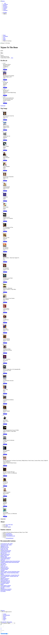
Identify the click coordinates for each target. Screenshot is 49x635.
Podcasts (5, 5)
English (9, 526)
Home (4, 35)
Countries (5, 7)
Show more (3, 519)
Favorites (5, 12)
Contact (4, 613)
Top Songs (5, 6)
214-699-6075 (9, 533)
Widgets (4, 618)
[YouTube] (3, 69)
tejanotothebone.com (11, 535)
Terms (4, 617)
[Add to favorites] (1, 631)
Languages (5, 10)
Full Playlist (3, 105)
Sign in (5, 13)
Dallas (4, 39)
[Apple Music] (5, 69)
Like (2, 53)
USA (5, 3)
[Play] (2, 630)
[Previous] (1, 630)
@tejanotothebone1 (9, 538)
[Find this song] (4, 68)
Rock (12, 524)
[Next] (3, 630)
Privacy (4, 616)
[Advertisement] (24, 24)
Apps (4, 619)
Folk (9, 524)
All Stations (5, 4)
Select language (4, 623)
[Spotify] (6, 69)
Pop (7, 524)
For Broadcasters (6, 615)
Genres (4, 9)
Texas (4, 38)
